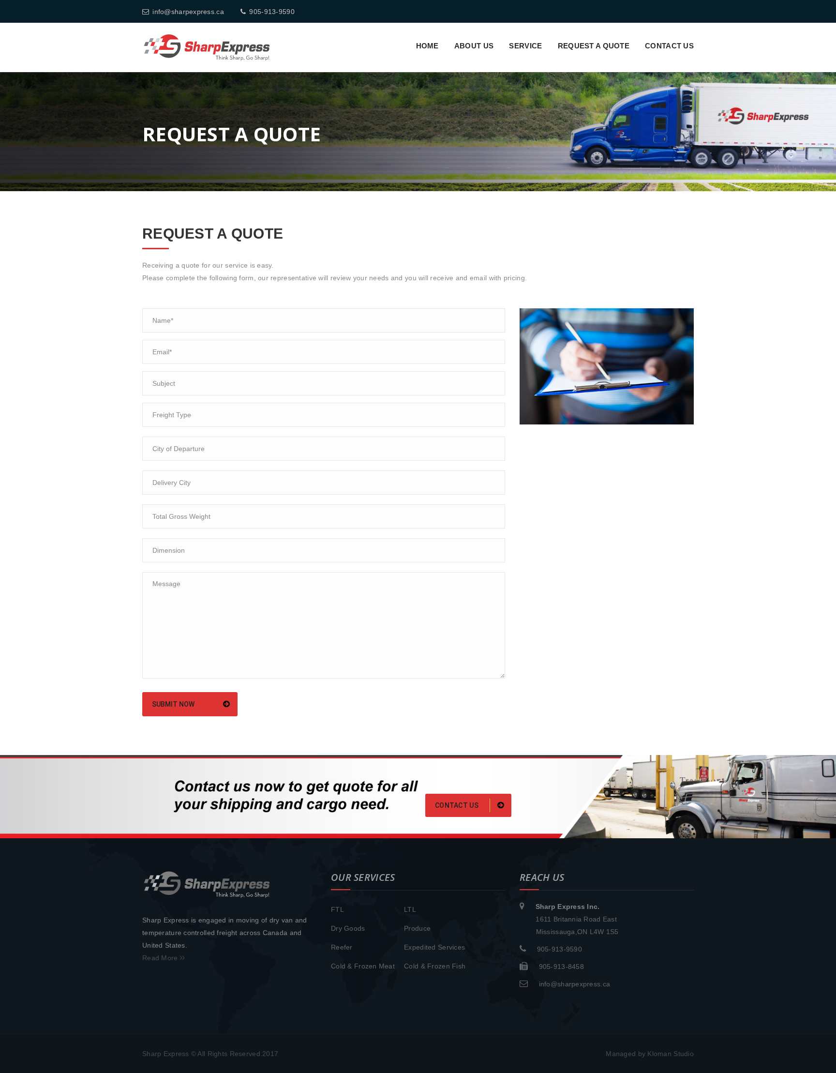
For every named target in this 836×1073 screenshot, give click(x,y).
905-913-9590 (271, 11)
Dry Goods (348, 928)
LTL (410, 909)
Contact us (669, 46)
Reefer (342, 947)
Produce (417, 928)
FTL (337, 909)
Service (525, 46)
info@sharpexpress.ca (188, 11)
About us (473, 46)
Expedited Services (434, 947)
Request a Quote (593, 46)
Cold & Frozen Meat (363, 966)
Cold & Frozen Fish (434, 966)
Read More (161, 958)
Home (427, 46)
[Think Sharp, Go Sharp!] (206, 47)
